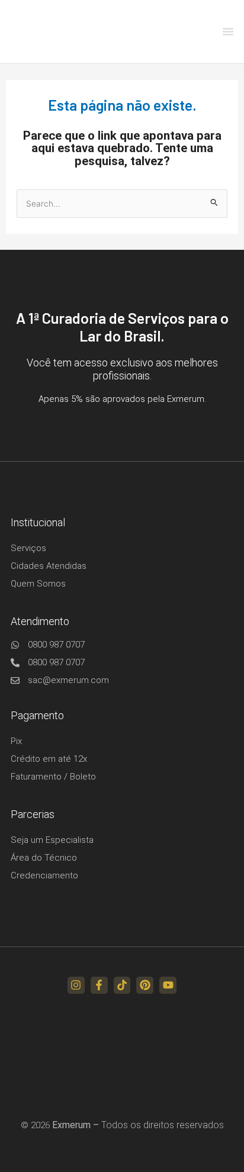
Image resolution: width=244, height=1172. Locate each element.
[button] (228, 31)
